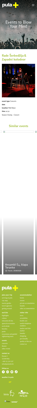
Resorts (22, 300)
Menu (33, 5)
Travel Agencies (7, 306)
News (21, 315)
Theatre (4, 346)
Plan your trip (7, 295)
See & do (5, 313)
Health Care (23, 321)
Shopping (23, 336)
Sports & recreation (8, 323)
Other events (6, 349)
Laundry (22, 333)
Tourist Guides (6, 303)
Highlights (5, 315)
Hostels (22, 306)
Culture (4, 318)
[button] (3, 402)
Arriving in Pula (7, 298)
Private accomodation (27, 303)
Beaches (4, 329)
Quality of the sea (25, 341)
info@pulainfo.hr (8, 364)
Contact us (23, 344)
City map (5, 300)
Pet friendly (24, 339)
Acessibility (24, 318)
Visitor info (24, 313)
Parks (4, 331)
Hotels (22, 298)
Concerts (5, 343)
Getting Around (7, 308)
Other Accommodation (27, 308)
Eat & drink (5, 326)
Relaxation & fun (7, 321)
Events (4, 340)
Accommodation (26, 295)
